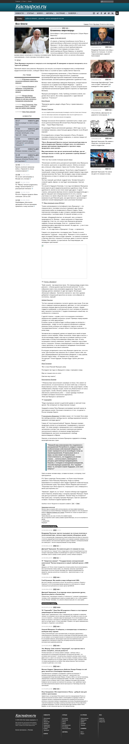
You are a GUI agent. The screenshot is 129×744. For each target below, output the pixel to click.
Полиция (83, 723)
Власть (46, 720)
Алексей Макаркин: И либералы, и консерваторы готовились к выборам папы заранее (25, 89)
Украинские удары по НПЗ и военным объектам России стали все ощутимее (26, 159)
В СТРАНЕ (61, 13)
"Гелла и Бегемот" (50, 282)
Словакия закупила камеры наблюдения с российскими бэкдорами (24, 143)
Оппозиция (47, 718)
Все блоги (96, 24)
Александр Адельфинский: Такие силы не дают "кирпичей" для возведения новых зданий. (102, 84)
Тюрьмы (83, 725)
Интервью (65, 718)
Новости (101, 718)
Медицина (84, 720)
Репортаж (65, 720)
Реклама (30, 730)
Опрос (64, 723)
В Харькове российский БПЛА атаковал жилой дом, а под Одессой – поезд (25, 133)
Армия (82, 721)
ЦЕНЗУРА (41, 18)
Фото (82, 732)
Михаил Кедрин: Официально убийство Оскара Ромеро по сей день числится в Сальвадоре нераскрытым (25, 98)
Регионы (46, 723)
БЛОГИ (40, 13)
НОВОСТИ (19, 13)
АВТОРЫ (49, 13)
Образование (84, 718)
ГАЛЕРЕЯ (72, 13)
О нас (24, 1)
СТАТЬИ (30, 13)
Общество (46, 721)
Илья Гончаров (46, 363)
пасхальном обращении (51, 416)
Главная (17, 1)
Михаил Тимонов (47, 109)
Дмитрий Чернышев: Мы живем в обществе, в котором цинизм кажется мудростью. (102, 143)
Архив (29, 1)
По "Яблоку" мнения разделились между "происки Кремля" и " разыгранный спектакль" (26, 186)
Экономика (47, 727)
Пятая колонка (66, 728)
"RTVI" (19, 60)
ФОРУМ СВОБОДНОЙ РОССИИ (55, 18)
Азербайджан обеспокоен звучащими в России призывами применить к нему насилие (26, 204)
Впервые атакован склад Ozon (25, 151)
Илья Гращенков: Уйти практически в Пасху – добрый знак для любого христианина (26, 106)
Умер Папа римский (28, 112)
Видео (82, 733)
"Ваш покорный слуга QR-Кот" (54, 203)
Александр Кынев (47, 156)
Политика (102, 720)
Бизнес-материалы (21, 730)
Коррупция (47, 725)
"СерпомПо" (48, 400)
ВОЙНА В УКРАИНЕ (31, 18)
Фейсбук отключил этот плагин (55, 512)
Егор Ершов (46, 101)
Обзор (64, 721)
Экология (46, 730)
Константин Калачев (49, 379)
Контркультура (66, 725)
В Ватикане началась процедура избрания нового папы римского (26, 81)
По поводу (65, 727)
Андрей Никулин (47, 300)
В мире (46, 728)
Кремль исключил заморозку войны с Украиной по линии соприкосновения (24, 169)
